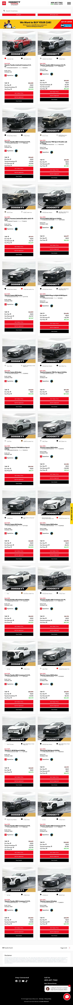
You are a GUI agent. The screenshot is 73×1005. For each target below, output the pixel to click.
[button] (34, 42)
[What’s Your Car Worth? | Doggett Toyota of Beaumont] (36, 24)
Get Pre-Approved (18, 97)
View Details (19, 101)
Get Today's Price (19, 93)
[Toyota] (4, 3)
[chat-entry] (67, 996)
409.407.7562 (56, 2)
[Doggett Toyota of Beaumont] (14, 3)
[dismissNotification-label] (69, 986)
